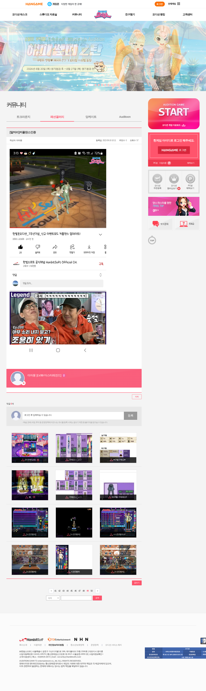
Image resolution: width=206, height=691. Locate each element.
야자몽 (19, 140)
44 (67, 591)
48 (83, 591)
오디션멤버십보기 (172, 187)
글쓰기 (136, 583)
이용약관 (38, 645)
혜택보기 (190, 163)
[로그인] (160, 4)
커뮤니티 (77, 14)
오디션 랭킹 (158, 14)
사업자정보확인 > (96, 654)
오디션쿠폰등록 (157, 186)
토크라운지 (23, 116)
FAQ (187, 224)
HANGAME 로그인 (174, 150)
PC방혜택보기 (190, 186)
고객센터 (187, 14)
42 (59, 591)
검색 (97, 598)
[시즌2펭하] (31, 534)
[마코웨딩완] (32, 460)
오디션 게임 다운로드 (174, 125)
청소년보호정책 (77, 645)
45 (71, 591)
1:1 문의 (160, 224)
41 (55, 591)
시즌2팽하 (75, 571)
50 (92, 591)
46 (75, 591)
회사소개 (23, 645)
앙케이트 (90, 116)
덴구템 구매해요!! (119, 497)
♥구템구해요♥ (119, 460)
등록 (130, 415)
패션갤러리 (57, 116)
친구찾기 (130, 14)
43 (63, 591)
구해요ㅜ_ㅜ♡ (75, 460)
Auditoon (125, 116)
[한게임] (34, 4)
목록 (137, 397)
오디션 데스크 (19, 14)
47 (79, 591)
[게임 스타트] (174, 109)
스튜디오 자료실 (48, 14)
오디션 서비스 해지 (113, 645)
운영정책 (94, 645)
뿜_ (32, 497)
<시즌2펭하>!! (119, 534)
